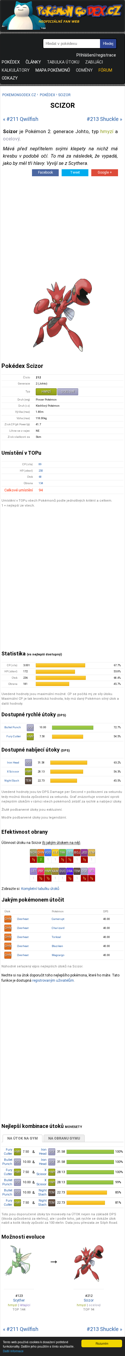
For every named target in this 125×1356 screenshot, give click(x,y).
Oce (84, 871)
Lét (33, 871)
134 (41, 483)
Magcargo (58, 955)
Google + (105, 172)
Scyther (19, 1300)
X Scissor (13, 771)
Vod (48, 852)
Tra (62, 852)
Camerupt (58, 919)
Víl (92, 871)
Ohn (41, 852)
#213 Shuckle (103, 119)
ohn (8, 919)
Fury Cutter (13, 736)
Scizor (89, 1300)
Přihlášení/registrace (96, 55)
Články (33, 62)
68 (40, 476)
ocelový (11, 139)
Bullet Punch (12, 727)
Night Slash (11, 780)
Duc (63, 871)
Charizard (58, 928)
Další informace (13, 1351)
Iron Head (13, 762)
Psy (40, 871)
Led (70, 852)
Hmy (48, 871)
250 (41, 470)
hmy (30, 736)
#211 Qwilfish (22, 119)
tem (28, 780)
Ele (55, 852)
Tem (77, 871)
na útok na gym (22, 1138)
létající (25, 1305)
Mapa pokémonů (52, 70)
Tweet (75, 172)
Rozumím (102, 1343)
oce (30, 727)
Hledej (108, 43)
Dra (70, 871)
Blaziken (57, 946)
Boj (77, 852)
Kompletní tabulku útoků (40, 889)
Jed (84, 852)
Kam (55, 871)
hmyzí (106, 131)
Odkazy (10, 78)
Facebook (45, 172)
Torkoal (56, 937)
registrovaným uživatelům (53, 980)
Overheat (22, 919)
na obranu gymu (64, 1138)
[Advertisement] (62, 582)
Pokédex (11, 62)
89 (40, 464)
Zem (91, 852)
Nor (33, 852)
